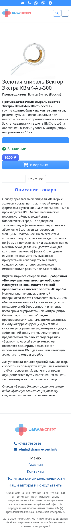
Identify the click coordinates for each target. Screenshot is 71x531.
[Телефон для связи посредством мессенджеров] (29, 3)
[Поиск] (57, 13)
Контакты (35, 471)
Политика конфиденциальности (35, 478)
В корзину (39, 164)
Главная (35, 464)
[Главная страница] (16, 13)
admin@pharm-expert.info (37, 449)
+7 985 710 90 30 (29, 444)
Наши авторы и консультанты (36, 485)
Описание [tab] (35, 179)
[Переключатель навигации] (65, 13)
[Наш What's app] (36, 3)
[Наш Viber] (43, 3)
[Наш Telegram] (51, 3)
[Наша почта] (23, 3)
